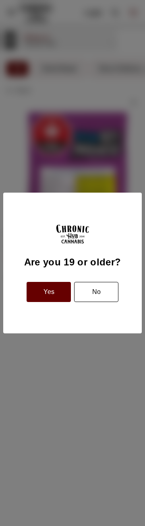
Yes (49, 291)
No (96, 291)
